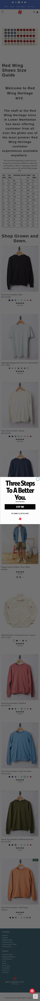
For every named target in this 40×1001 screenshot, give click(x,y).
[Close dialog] (37, 479)
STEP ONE (20, 506)
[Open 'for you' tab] (32, 991)
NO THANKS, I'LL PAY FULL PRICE (20, 513)
